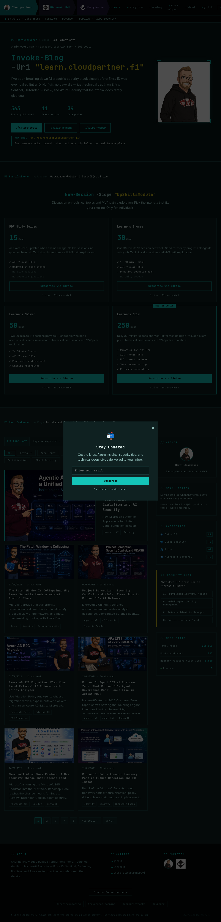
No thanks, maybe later (110, 489)
